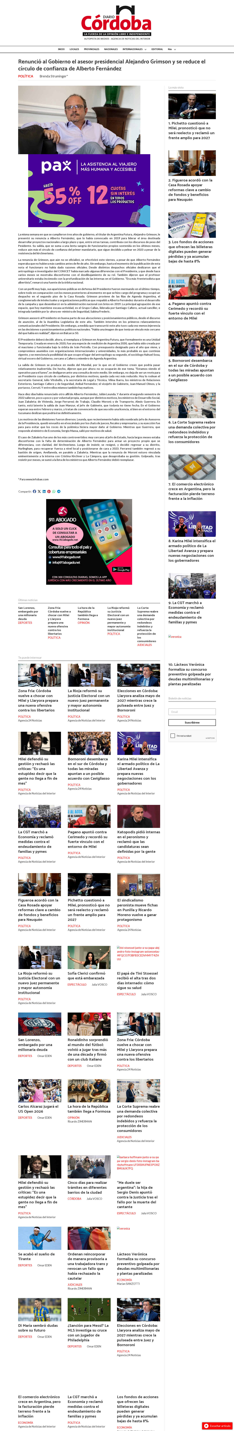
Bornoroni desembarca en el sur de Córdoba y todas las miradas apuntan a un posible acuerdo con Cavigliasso (89, 769)
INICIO (61, 49)
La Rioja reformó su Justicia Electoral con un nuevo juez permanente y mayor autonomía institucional (118, 619)
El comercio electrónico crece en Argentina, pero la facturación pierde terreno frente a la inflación (39, 1407)
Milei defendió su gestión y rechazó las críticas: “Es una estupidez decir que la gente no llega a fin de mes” (37, 771)
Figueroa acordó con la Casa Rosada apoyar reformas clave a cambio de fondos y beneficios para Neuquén (39, 910)
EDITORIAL (157, 49)
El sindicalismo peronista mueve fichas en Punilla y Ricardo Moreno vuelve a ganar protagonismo (137, 910)
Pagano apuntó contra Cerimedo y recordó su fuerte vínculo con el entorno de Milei (87, 839)
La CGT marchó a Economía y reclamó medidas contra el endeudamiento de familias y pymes (35, 842)
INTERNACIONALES (132, 49)
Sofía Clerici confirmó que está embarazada (86, 976)
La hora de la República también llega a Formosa (88, 613)
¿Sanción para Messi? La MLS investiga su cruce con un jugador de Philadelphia (88, 1332)
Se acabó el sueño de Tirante (36, 1256)
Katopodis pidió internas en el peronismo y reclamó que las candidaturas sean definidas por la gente (138, 842)
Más (170, 49)
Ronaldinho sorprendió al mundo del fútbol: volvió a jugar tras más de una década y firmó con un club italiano (88, 1050)
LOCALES (74, 49)
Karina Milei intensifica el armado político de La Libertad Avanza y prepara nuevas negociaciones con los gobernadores (138, 771)
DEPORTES (25, 622)
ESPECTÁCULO (77, 984)
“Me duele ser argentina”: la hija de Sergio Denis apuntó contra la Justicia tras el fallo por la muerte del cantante (137, 1195)
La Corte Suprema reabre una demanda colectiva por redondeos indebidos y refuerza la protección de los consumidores (147, 624)
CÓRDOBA (74, 1198)
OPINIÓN (84, 622)
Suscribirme (192, 722)
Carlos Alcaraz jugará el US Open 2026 (38, 1109)
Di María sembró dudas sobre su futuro (38, 1328)
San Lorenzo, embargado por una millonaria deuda (28, 613)
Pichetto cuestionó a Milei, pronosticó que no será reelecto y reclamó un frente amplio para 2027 (89, 910)
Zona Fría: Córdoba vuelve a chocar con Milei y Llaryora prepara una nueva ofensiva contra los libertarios (59, 620)
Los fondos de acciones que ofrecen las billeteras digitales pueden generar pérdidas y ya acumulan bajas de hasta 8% (137, 1409)
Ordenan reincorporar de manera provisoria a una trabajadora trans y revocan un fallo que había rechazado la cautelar (88, 1266)
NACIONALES (111, 49)
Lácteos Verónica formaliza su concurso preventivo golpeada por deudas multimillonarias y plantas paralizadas (138, 1264)
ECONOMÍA (124, 1280)
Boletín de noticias (179, 698)
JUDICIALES (144, 645)
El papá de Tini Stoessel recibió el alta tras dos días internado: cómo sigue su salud (137, 980)
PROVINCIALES (91, 49)
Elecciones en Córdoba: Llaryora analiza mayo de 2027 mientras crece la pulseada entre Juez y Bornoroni (138, 701)
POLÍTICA (25, 76)
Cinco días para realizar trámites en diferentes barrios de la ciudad (87, 1188)
